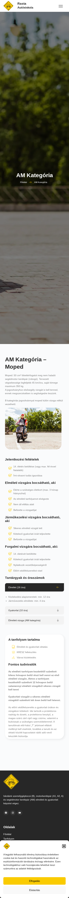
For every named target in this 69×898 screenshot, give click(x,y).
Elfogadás (34, 881)
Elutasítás (34, 890)
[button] (64, 846)
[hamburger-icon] (60, 6)
